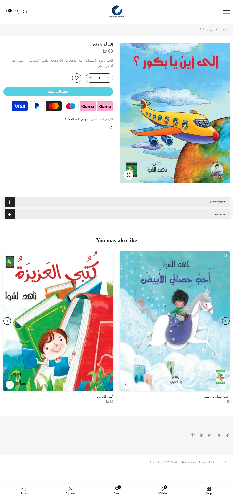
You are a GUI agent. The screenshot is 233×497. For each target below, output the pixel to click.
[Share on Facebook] (111, 128)
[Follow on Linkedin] (202, 435)
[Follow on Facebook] (227, 435)
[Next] (7, 321)
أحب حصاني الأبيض (217, 396)
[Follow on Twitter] (219, 435)
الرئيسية (224, 29)
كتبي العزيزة (104, 396)
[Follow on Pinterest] (193, 435)
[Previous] (226, 321)
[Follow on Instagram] (210, 435)
